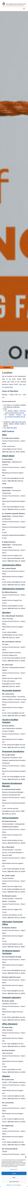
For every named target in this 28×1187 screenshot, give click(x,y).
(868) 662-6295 (12, 428)
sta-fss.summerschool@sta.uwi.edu (15, 416)
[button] (26, 1157)
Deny (14, 1177)
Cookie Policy (9, 1185)
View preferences (14, 1181)
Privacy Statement (17, 1185)
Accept (14, 1173)
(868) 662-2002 (16, 422)
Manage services (13, 1169)
